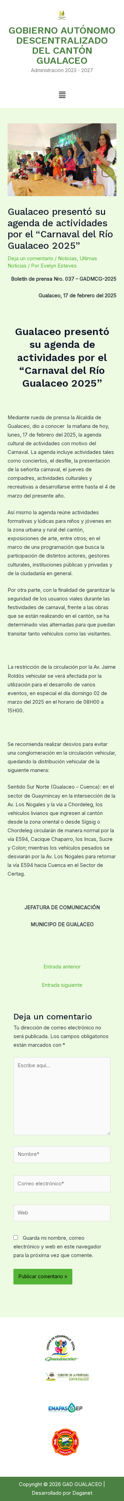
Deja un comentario (30, 258)
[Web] (62, 1214)
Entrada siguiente (62, 985)
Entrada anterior (62, 967)
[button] (62, 94)
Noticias (67, 258)
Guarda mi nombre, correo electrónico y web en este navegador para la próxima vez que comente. (57, 1246)
